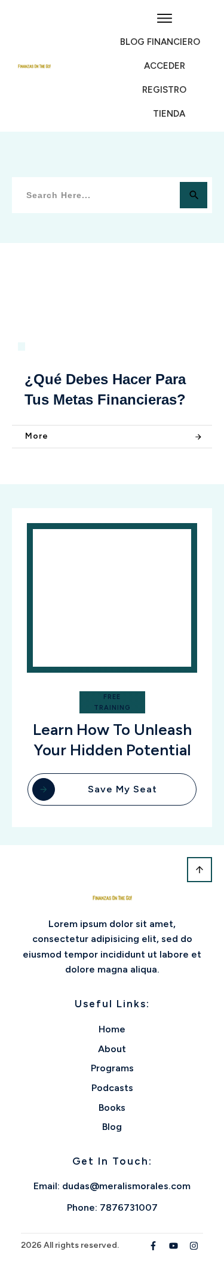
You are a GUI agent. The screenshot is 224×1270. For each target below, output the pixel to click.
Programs (112, 1068)
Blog (112, 1126)
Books (112, 1107)
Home (112, 1029)
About (112, 1049)
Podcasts (112, 1087)
